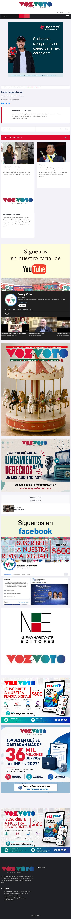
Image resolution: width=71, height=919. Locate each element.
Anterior (7, 129)
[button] (67, 16)
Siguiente (63, 129)
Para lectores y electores (11, 167)
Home (5, 87)
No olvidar (42, 165)
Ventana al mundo (17, 87)
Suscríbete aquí (5, 103)
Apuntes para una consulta (12, 215)
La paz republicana (12, 92)
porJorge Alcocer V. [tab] (36, 499)
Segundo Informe (19, 510)
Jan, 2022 (21, 96)
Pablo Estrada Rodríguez (9, 96)
